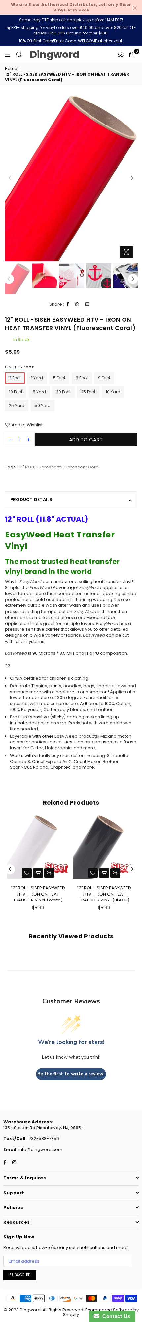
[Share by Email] (87, 304)
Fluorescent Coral (81, 467)
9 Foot (104, 378)
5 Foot (59, 378)
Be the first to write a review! (71, 1074)
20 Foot (63, 392)
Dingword (55, 54)
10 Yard (113, 392)
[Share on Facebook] (68, 304)
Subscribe (19, 1274)
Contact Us (114, 1316)
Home (11, 68)
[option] (71, 178)
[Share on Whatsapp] (77, 304)
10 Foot (15, 392)
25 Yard (16, 405)
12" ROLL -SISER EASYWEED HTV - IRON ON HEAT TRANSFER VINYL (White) (38, 894)
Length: (19, 367)
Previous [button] (10, 178)
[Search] (19, 54)
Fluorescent (48, 467)
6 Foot (82, 378)
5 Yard (39, 392)
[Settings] (120, 54)
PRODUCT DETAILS (31, 499)
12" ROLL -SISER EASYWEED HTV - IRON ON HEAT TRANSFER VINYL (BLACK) (104, 894)
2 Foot (15, 378)
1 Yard (37, 378)
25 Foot (88, 392)
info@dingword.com (40, 1149)
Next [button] (132, 178)
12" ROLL (26, 467)
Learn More (71, 7)
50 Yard (43, 405)
